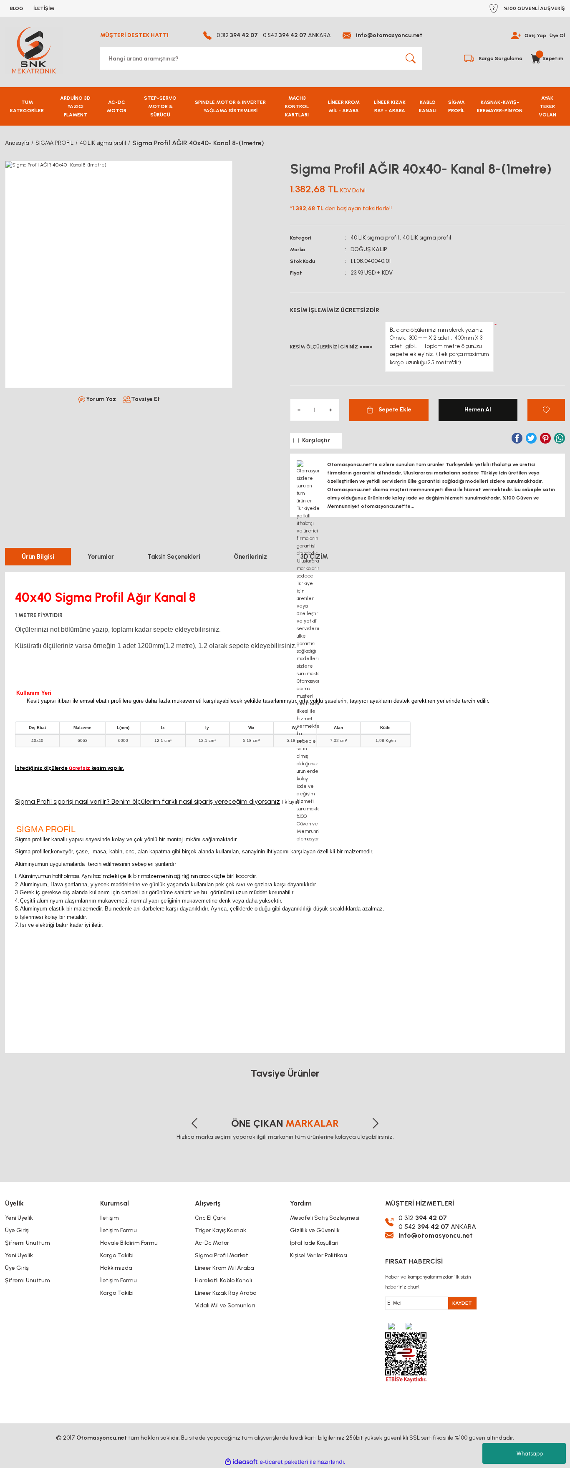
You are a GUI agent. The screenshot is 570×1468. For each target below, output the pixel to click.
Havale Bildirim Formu (129, 1242)
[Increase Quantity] (330, 410)
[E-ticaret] (284, 1462)
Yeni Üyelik (19, 1217)
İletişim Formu (118, 1230)
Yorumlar (101, 556)
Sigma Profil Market (221, 1255)
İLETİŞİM (43, 8)
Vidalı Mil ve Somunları (225, 1305)
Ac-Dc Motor (212, 1242)
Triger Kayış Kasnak (220, 1230)
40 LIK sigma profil (375, 237)
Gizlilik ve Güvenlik (315, 1230)
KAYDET (462, 1303)
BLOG (16, 8)
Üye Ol (557, 35)
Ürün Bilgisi (38, 556)
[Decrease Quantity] (298, 410)
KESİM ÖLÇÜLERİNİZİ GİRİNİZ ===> (331, 347)
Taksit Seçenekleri (173, 556)
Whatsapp (530, 1453)
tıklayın (290, 802)
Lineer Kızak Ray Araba (226, 1292)
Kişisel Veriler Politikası (318, 1255)
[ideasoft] (241, 1462)
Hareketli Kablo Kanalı (223, 1280)
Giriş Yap (535, 35)
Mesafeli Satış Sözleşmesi (324, 1217)
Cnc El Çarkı (211, 1217)
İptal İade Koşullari (314, 1242)
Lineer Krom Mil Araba (224, 1267)
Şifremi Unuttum (27, 1242)
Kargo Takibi (117, 1255)
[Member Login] (516, 35)
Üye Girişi (17, 1230)
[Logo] (34, 50)
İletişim (109, 1217)
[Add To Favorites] (546, 410)
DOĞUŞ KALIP (369, 249)
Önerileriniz (250, 556)
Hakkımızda (116, 1267)
